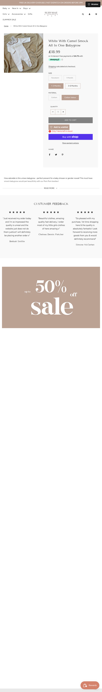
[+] (63, 111)
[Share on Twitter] (56, 154)
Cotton (54, 97)
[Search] (83, 14)
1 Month (69, 78)
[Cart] (96, 14)
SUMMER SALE (9, 20)
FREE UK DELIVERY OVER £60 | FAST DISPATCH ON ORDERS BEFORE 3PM (51, 3)
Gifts (30, 14)
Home (6, 26)
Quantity (54, 107)
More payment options (70, 143)
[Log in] (89, 14)
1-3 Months (56, 86)
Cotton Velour (70, 97)
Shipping (52, 66)
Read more (49, 188)
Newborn (55, 78)
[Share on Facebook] (49, 154)
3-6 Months (73, 86)
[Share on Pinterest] (63, 154)
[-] (53, 111)
